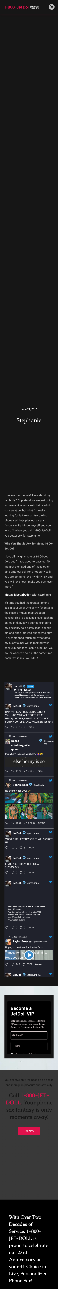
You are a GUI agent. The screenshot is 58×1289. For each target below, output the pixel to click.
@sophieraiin (39, 785)
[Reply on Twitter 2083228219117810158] (7, 727)
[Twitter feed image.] (29, 762)
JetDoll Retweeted (19, 736)
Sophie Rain (20, 785)
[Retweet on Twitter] (10, 736)
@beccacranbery (49, 742)
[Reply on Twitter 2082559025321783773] (7, 823)
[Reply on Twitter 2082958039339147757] (7, 771)
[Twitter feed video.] (29, 955)
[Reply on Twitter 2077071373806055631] (7, 965)
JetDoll (17, 706)
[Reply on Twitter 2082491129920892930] (7, 928)
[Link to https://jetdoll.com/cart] (52, 7)
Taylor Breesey (22, 941)
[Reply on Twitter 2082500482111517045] (7, 848)
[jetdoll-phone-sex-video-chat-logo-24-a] (22, 6)
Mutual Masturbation (17, 595)
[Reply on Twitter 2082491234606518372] (7, 873)
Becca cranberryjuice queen (20, 745)
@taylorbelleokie (40, 941)
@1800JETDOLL (33, 706)
